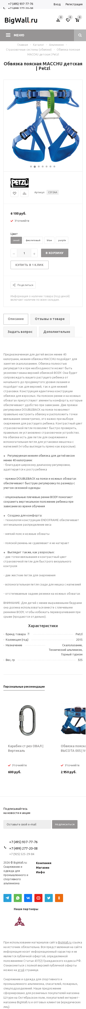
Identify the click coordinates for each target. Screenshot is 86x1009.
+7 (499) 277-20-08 (20, 8)
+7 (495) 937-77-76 (20, 3)
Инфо (40, 872)
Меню (19, 35)
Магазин (42, 867)
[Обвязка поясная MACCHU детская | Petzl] (43, 162)
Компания (43, 863)
